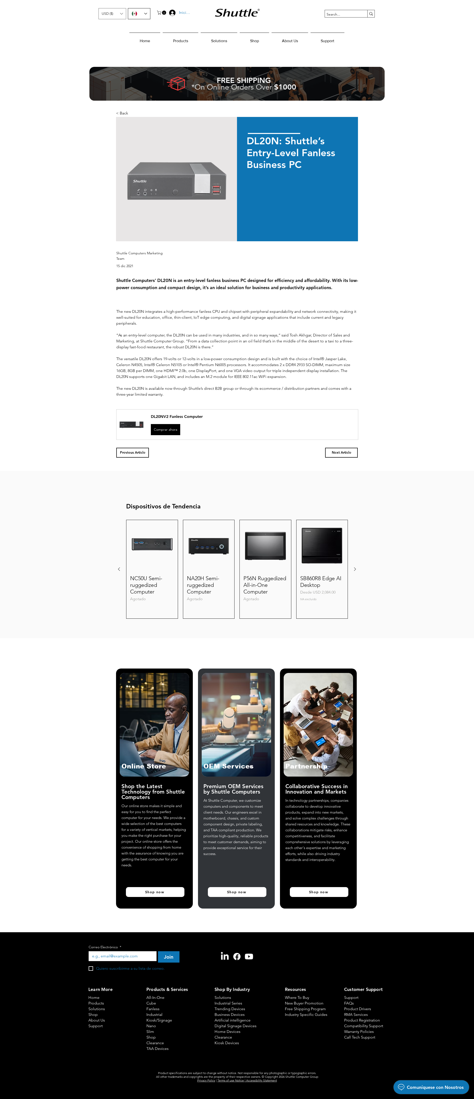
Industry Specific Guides (302, 1014)
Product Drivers (357, 1008)
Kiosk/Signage (159, 1020)
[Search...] (371, 13)
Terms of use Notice (231, 1080)
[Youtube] (249, 956)
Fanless (152, 1008)
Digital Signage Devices (232, 1026)
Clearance (155, 1043)
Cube (151, 1003)
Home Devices (227, 1031)
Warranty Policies (359, 1031)
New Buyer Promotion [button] (302, 1003)
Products (96, 1003)
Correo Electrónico (105, 947)
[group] (237, 569)
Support (95, 1026)
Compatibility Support (361, 1026)
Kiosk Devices (227, 1043)
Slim (150, 1031)
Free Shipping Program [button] (302, 1008)
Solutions (96, 1008)
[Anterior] (119, 569)
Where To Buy (297, 997)
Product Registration (361, 1020)
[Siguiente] (355, 569)
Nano (151, 1026)
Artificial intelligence (232, 1020)
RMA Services (356, 1014)
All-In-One (155, 997)
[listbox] (112, 13)
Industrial (154, 1014)
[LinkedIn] (225, 956)
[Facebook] (237, 956)
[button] (112, 13)
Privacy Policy (206, 1080)
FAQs (349, 1003)
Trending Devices (230, 1008)
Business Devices (230, 1014)
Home (93, 997)
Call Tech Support (359, 1037)
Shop (93, 1014)
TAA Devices (157, 1048)
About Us (96, 1020)
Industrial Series (228, 1003)
